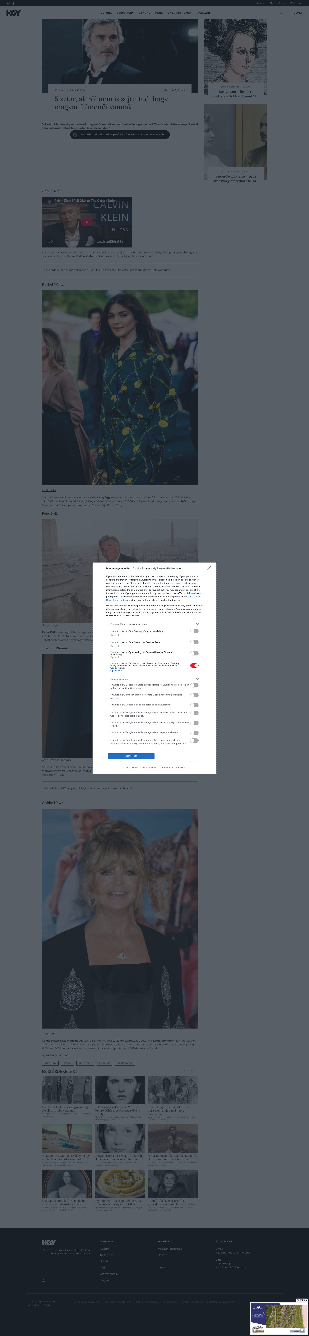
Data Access (149, 767)
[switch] (194, 631)
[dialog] (154, 668)
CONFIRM (131, 756)
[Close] (210, 569)
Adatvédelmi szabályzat (173, 767)
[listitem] (154, 624)
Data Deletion (131, 767)
